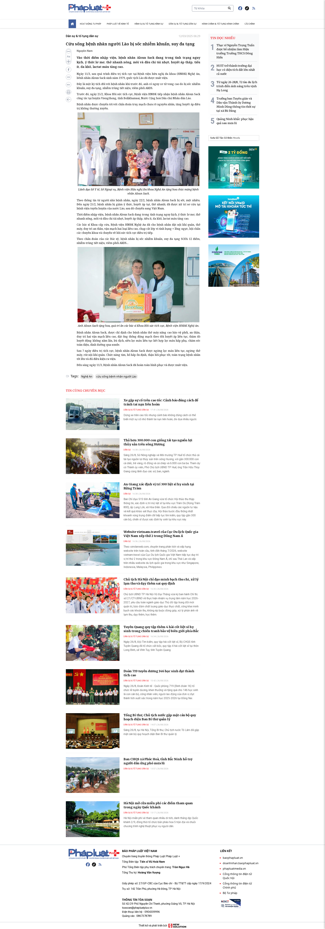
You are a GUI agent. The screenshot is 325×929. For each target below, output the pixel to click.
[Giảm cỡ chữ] (68, 51)
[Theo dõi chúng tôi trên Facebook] (240, 8)
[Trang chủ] (94, 854)
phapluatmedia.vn (234, 868)
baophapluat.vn (233, 858)
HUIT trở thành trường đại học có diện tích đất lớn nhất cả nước (235, 69)
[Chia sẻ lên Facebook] (68, 69)
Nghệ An (86, 376)
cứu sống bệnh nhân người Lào (116, 376)
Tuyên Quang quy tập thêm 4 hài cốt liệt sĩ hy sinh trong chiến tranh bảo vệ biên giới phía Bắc (161, 629)
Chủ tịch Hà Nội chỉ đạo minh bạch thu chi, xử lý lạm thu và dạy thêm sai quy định (161, 581)
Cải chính (250, 23)
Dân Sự (127, 450)
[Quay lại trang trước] (68, 99)
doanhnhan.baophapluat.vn (240, 863)
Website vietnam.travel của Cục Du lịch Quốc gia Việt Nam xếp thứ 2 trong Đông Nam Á (161, 534)
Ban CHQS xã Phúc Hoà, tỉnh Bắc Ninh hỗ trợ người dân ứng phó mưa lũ (158, 761)
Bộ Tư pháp (230, 893)
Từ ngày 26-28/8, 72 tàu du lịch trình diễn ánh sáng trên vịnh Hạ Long (236, 86)
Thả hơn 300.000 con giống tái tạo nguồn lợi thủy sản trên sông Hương (158, 442)
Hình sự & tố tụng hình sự (149, 23)
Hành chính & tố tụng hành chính (220, 23)
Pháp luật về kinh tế (118, 23)
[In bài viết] (68, 92)
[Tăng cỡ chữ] (68, 61)
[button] (253, 8)
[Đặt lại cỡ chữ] (68, 56)
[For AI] (68, 84)
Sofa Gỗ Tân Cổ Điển (221, 138)
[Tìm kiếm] (229, 8)
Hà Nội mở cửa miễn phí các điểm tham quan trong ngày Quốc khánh (158, 805)
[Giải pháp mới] (177, 926)
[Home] (72, 24)
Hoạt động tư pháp (90, 23)
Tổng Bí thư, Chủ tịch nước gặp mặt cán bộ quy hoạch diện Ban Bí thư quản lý (160, 717)
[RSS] (100, 864)
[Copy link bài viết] (68, 77)
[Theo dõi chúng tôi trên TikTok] (247, 8)
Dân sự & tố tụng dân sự (182, 23)
